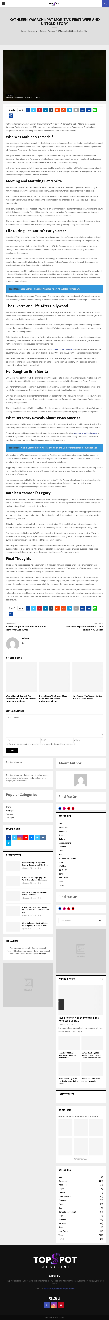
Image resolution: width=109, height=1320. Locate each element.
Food (60, 851)
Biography (10, 95)
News (60, 874)
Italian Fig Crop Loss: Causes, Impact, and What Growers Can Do (35, 910)
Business (10, 814)
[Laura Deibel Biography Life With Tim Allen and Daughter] (13, 881)
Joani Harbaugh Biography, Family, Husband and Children (35, 863)
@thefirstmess (80, 1159)
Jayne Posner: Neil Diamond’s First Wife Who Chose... (78, 1019)
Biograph (10, 810)
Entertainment (64, 843)
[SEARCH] (100, 920)
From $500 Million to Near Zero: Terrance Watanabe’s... (67, 1055)
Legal (60, 862)
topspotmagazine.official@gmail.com (59, 1288)
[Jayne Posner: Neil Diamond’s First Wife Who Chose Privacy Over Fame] (80, 1000)
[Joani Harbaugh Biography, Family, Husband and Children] (13, 866)
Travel (8, 807)
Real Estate (63, 878)
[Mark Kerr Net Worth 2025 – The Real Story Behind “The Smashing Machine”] (92, 1069)
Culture (61, 839)
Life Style (10, 818)
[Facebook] (47, 1305)
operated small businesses (85, 433)
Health (61, 855)
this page (42, 954)
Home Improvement (67, 858)
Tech (60, 881)
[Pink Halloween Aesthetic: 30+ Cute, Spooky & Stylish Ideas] (13, 927)
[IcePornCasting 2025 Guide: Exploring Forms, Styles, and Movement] (92, 1043)
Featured (62, 847)
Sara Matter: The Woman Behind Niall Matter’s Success (87, 697)
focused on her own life (61, 349)
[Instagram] (54, 1305)
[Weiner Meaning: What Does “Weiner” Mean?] (13, 896)
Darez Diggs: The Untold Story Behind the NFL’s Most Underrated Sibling (53, 698)
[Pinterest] (61, 1305)
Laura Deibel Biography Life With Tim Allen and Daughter (34, 878)
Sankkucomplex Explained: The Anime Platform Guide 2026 (26, 628)
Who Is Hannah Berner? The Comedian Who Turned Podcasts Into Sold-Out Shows (21, 698)
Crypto (61, 835)
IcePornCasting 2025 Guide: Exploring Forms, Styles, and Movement (91, 1055)
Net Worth (62, 870)
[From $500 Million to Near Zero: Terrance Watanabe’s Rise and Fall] (69, 1043)
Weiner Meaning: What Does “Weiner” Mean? (34, 893)
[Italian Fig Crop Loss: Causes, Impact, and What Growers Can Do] (13, 911)
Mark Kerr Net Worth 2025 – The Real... (90, 1080)
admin (10, 98)
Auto (60, 824)
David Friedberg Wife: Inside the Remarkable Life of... (68, 1081)
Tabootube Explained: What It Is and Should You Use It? (83, 628)
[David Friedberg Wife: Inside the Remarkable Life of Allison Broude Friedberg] (69, 1069)
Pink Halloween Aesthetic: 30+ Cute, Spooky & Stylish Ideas (35, 924)
